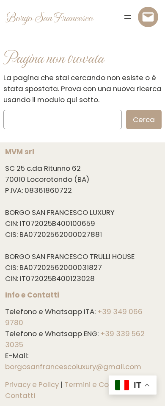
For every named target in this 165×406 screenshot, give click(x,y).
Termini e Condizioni (99, 384)
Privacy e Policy (32, 384)
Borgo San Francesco (50, 17)
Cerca (144, 119)
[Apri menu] (128, 17)
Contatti (20, 395)
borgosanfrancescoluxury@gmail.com (73, 367)
